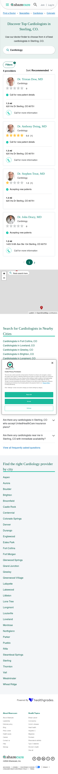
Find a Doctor (9, 13)
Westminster (9, 678)
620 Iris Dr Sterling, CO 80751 (20, 106)
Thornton (7, 666)
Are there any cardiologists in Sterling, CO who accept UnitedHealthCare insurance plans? (25, 423)
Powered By (22, 700)
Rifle (5, 648)
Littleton (7, 595)
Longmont (8, 607)
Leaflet (31, 313)
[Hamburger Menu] (8, 4)
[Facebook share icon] (34, 759)
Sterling (7, 660)
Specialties (24, 13)
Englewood (9, 536)
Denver (7, 524)
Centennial (9, 512)
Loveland (8, 619)
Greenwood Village (13, 577)
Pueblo (7, 642)
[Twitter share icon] (48, 759)
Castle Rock (9, 506)
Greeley (7, 571)
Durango (7, 530)
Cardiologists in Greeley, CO (18, 349)
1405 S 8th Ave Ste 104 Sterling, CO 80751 (26, 244)
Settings (29, 408)
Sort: (37, 70)
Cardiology (38, 13)
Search (35, 4)
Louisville (8, 613)
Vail (5, 672)
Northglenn (9, 631)
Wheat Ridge (10, 684)
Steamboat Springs (13, 654)
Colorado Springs (12, 518)
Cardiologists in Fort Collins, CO (20, 341)
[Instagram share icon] (39, 759)
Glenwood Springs (13, 560)
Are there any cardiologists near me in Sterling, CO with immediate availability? (24, 436)
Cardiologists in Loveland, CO (19, 345)
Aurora (6, 483)
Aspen (6, 477)
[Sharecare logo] (29, 757)
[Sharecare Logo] (20, 4)
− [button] (4, 278)
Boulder (7, 489)
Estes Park (8, 542)
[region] (29, 387)
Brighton (7, 495)
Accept (29, 401)
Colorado (51, 13)
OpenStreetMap (42, 313)
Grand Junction (11, 566)
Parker (6, 637)
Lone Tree (8, 601)
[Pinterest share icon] (52, 759)
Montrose (8, 625)
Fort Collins (9, 548)
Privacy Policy (46, 383)
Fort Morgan (9, 554)
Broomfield (8, 500)
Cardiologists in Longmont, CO (19, 358)
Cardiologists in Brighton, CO (18, 354)
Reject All (29, 394)
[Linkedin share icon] (43, 759)
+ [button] (4, 273)
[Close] (52, 363)
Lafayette (8, 583)
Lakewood (8, 589)
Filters (10, 64)
